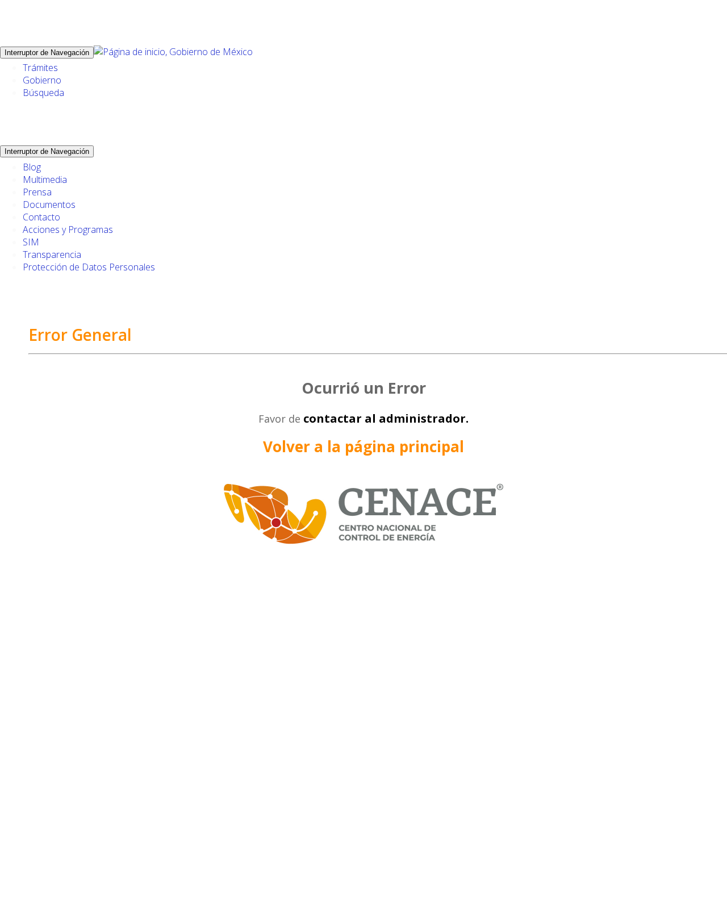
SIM (31, 242)
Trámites (40, 67)
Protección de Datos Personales (89, 267)
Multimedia (45, 179)
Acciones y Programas (68, 229)
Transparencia (52, 254)
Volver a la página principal (363, 446)
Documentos (49, 204)
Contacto (41, 217)
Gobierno (42, 80)
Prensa (37, 192)
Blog (32, 167)
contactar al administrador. (386, 418)
